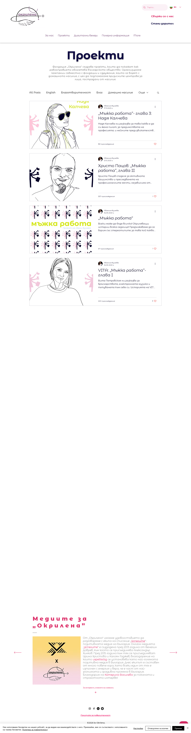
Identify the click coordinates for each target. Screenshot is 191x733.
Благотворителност (76, 92)
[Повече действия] (156, 106)
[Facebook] (94, 708)
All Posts (35, 92)
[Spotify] (102, 708)
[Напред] (173, 652)
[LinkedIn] (98, 708)
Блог (99, 92)
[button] (158, 92)
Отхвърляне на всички (158, 728)
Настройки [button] (138, 728)
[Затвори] (187, 728)
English (51, 92)
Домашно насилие (120, 92)
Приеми (178, 728)
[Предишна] (17, 652)
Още (142, 92)
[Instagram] (89, 708)
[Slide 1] (95, 692)
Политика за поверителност (35, 729)
